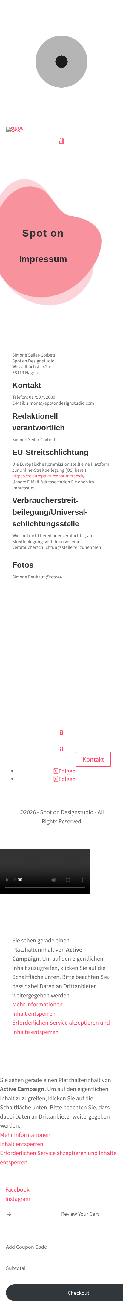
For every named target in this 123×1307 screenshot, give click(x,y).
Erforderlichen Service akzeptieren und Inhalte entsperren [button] (61, 1026)
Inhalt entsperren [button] (34, 1013)
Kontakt (93, 759)
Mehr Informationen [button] (37, 1004)
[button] (9, 1214)
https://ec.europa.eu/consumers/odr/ (48, 476)
